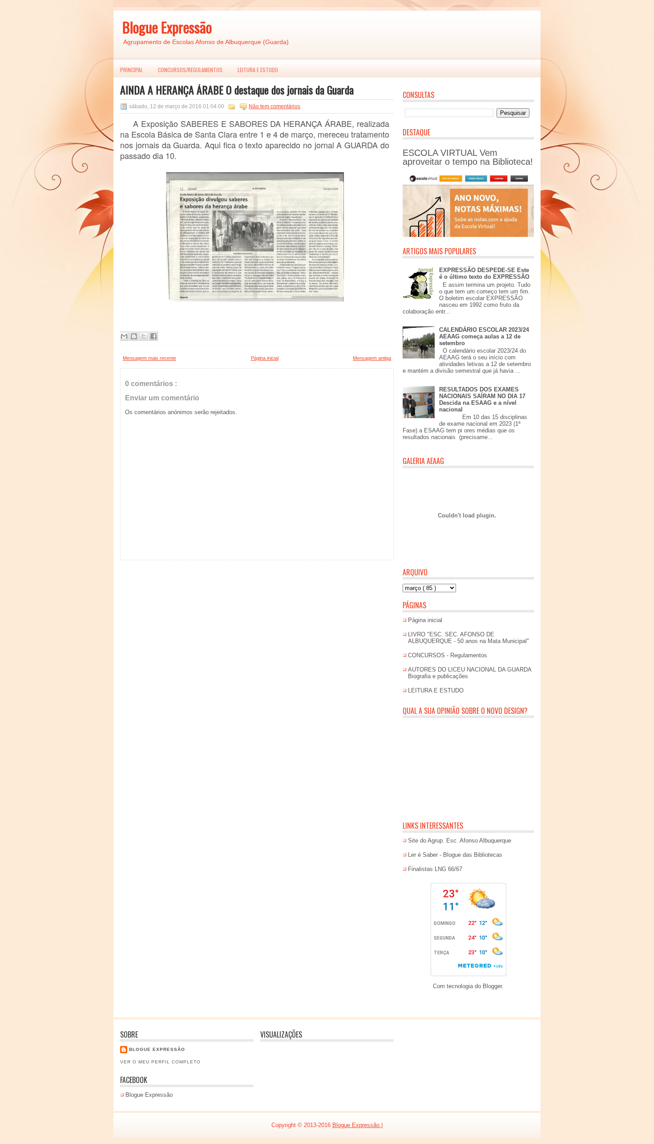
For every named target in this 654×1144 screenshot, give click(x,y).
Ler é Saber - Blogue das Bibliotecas (455, 854)
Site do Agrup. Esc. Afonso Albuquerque (459, 840)
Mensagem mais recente (149, 358)
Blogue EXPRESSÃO (157, 1049)
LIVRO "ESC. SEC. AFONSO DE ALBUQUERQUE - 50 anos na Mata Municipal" (468, 637)
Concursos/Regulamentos (190, 69)
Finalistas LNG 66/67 (435, 869)
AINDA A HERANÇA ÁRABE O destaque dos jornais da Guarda (237, 89)
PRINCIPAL (131, 69)
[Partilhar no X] (143, 336)
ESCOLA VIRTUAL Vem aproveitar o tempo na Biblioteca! (468, 157)
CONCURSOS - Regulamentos (447, 655)
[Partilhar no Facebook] (153, 336)
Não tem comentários (274, 106)
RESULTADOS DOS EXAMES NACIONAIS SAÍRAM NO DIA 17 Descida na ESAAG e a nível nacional (482, 399)
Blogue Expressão (167, 26)
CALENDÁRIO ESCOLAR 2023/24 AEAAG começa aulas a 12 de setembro (484, 336)
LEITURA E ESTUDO (258, 69)
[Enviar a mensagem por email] (124, 336)
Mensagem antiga (372, 358)
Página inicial (265, 358)
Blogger (492, 986)
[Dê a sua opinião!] (133, 336)
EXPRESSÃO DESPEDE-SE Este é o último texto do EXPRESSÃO (484, 273)
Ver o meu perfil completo (160, 1061)
